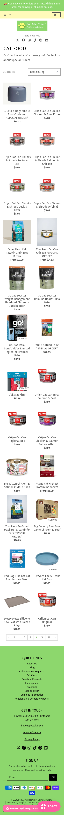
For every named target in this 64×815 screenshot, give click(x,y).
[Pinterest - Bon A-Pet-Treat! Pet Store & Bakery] (41, 40)
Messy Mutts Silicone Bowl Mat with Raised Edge (17, 622)
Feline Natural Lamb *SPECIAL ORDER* (47, 346)
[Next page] (55, 637)
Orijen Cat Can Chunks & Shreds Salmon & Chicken (46, 160)
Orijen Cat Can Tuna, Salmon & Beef (47, 396)
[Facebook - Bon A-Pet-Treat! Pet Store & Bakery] (23, 40)
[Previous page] (9, 637)
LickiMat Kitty (17, 394)
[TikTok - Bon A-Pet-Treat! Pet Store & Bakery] (35, 40)
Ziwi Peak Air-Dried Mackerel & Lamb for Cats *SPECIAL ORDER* (17, 531)
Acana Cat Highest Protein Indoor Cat (47, 485)
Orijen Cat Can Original (47, 620)
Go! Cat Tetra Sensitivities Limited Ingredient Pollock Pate (17, 350)
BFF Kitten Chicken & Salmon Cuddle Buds (17, 485)
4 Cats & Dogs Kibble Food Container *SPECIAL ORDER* (17, 114)
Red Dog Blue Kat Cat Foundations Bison (17, 577)
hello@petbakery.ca (32, 725)
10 (42, 637)
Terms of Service (32, 732)
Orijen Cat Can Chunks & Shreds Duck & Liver (17, 207)
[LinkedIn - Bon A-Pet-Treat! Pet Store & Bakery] (46, 40)
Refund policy (35, 802)
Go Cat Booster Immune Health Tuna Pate (47, 299)
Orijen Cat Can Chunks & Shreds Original (46, 205)
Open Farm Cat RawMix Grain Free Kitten (17, 253)
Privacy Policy (32, 739)
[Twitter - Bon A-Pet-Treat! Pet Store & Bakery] (17, 40)
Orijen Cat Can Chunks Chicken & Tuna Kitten (47, 112)
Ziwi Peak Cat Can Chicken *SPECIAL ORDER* (47, 253)
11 (49, 637)
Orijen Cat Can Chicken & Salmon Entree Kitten (47, 441)
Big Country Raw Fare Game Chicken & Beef (47, 528)
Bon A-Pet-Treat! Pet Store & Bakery (35, 800)
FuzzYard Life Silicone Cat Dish (47, 577)
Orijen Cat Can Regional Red (17, 439)
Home (26, 36)
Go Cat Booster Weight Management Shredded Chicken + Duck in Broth (17, 300)
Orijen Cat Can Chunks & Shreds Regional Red (17, 160)
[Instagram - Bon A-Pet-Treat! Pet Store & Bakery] (29, 40)
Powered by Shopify (16, 802)
